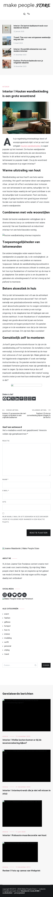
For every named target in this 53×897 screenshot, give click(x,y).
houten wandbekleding (31, 146)
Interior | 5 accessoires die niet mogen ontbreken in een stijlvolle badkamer (14, 413)
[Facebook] (4, 398)
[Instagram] (30, 398)
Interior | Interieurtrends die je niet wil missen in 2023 (26, 792)
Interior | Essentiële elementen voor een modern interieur (30, 50)
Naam (5, 479)
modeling (8, 638)
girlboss (7, 622)
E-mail (5, 491)
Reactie (5, 441)
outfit (6, 642)
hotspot (7, 626)
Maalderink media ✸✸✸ (30, 891)
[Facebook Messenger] (9, 398)
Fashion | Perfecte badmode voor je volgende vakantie (28, 62)
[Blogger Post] (25, 398)
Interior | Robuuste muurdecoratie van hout (24, 835)
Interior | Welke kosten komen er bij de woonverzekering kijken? (21, 741)
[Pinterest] (21, 398)
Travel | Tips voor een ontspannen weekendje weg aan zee (32, 38)
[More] (34, 398)
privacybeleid (19, 893)
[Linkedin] (17, 398)
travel (6, 654)
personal (7, 646)
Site (4, 502)
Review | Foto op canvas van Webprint (21, 871)
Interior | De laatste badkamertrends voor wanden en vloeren (31, 27)
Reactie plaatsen (38, 533)
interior (5, 87)
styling (6, 650)
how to (7, 630)
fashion (7, 618)
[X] (13, 398)
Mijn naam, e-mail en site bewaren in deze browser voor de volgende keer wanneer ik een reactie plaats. (25, 519)
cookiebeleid (7, 893)
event (6, 614)
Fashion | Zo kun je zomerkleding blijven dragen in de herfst (39, 413)
